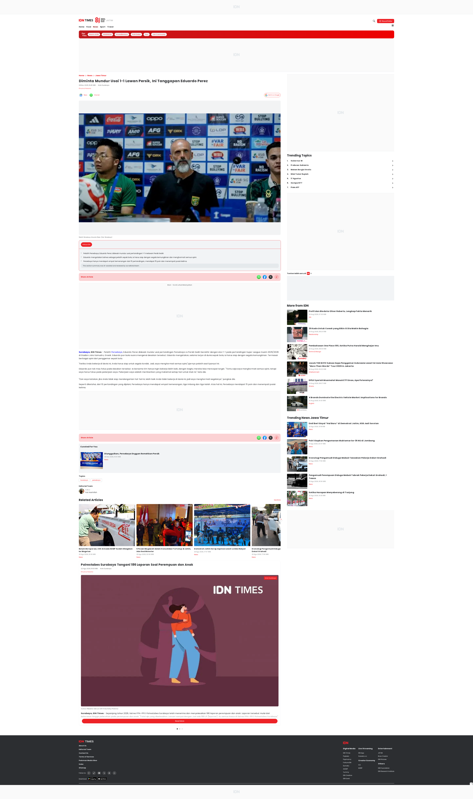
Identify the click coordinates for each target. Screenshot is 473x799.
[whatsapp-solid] (259, 277)
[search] (374, 21)
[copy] (277, 277)
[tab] (87, 244)
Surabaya (84, 352)
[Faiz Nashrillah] (81, 491)
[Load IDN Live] (340, 288)
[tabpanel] (180, 260)
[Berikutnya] (281, 666)
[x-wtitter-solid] (271, 277)
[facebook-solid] (265, 277)
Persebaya (116, 352)
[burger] (392, 25)
